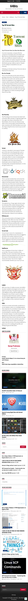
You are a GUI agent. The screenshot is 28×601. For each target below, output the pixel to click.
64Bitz (14, 6)
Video (25, 12)
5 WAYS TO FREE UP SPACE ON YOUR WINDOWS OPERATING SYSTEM (13, 531)
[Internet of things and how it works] (14, 544)
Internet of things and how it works (9, 465)
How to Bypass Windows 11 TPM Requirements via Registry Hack (14, 508)
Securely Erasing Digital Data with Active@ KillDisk (12, 413)
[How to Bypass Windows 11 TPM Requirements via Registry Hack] (14, 498)
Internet (5, 550)
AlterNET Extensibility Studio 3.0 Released (12, 391)
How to (5, 504)
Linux (5, 572)
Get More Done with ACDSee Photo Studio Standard (12, 436)
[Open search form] (18, 12)
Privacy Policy (4, 481)
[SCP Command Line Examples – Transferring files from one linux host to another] (14, 566)
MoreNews (21, 598)
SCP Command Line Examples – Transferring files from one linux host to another (13, 576)
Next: (12, 363)
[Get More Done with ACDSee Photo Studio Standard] (14, 426)
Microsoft (10, 527)
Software (4, 22)
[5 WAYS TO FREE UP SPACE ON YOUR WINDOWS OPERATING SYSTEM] (14, 521)
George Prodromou (7, 28)
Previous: (13, 358)
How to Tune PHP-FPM (6, 473)
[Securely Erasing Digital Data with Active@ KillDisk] (14, 403)
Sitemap (14, 595)
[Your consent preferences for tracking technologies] (25, 598)
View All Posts (14, 351)
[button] (2, 12)
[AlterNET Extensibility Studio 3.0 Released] (14, 381)
